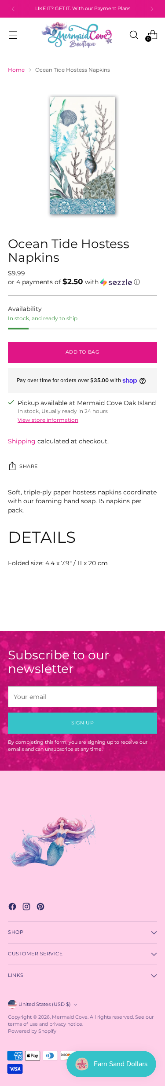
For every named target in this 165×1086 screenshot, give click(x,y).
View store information (48, 420)
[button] (82, 282)
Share (28, 466)
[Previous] (13, 9)
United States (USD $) (44, 1004)
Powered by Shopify (32, 1031)
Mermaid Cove (70, 1017)
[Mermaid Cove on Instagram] (27, 907)
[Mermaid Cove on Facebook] (13, 907)
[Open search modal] (134, 35)
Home (16, 69)
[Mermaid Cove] (82, 34)
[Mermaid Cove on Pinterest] (41, 907)
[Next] (151, 9)
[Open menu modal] (13, 35)
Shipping (22, 441)
